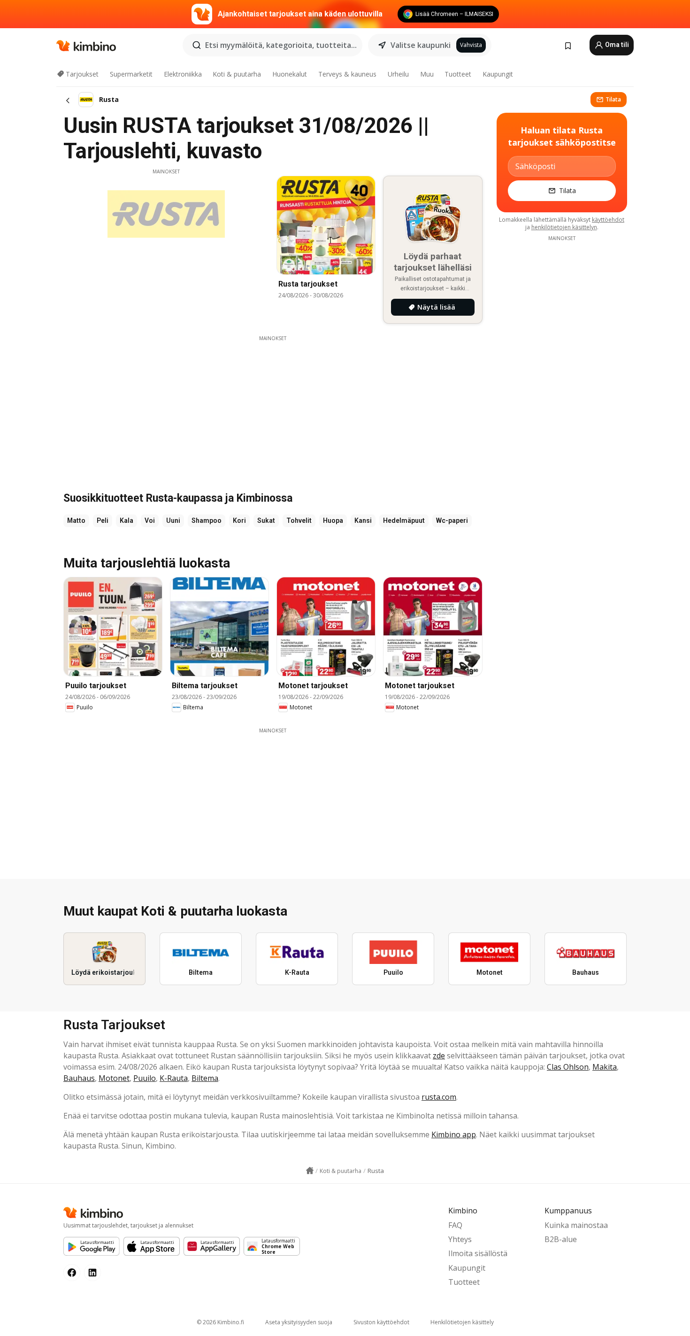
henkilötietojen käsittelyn (564, 227)
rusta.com (439, 1097)
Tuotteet (458, 74)
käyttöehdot (608, 220)
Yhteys (460, 1239)
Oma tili (616, 44)
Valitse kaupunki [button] (421, 45)
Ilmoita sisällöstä (477, 1253)
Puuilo (144, 1078)
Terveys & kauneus (347, 74)
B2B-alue (560, 1239)
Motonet (114, 1078)
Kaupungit (498, 74)
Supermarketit (131, 74)
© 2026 (220, 1322)
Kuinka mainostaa (576, 1225)
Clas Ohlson (568, 1067)
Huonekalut (289, 74)
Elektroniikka (183, 74)
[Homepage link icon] (310, 1170)
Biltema (205, 1078)
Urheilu (398, 74)
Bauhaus (79, 1078)
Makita (604, 1067)
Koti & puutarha (237, 74)
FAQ (455, 1225)
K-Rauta (174, 1078)
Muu (427, 74)
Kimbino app (453, 1134)
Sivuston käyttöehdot (381, 1322)
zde (439, 1055)
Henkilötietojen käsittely (462, 1322)
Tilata (613, 99)
